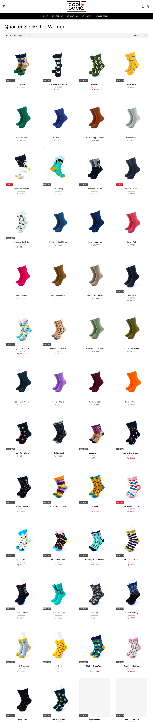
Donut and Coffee (131, 666)
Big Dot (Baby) (22, 559)
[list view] (146, 35)
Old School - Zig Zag (131, 506)
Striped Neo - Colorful (58, 506)
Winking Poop (94, 719)
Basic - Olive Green (131, 348)
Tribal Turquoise (58, 613)
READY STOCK (72, 16)
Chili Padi (58, 666)
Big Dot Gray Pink (21, 348)
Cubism (21, 84)
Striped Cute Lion (131, 559)
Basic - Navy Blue (94, 242)
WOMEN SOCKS (102, 16)
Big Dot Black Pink (58, 559)
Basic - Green (21, 138)
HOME (45, 16)
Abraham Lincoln (95, 189)
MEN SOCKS (87, 16)
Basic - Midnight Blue (58, 242)
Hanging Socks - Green (94, 559)
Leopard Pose (94, 453)
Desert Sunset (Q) (131, 719)
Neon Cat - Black (22, 453)
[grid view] (143, 35)
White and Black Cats (21, 242)
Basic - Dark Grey (131, 189)
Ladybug (94, 506)
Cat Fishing (58, 189)
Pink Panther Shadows (131, 453)
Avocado (94, 84)
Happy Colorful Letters (21, 506)
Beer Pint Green (58, 719)
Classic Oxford (22, 613)
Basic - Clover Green (94, 348)
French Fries (22, 719)
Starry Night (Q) (131, 613)
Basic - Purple (58, 402)
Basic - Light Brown (95, 295)
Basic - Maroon (95, 402)
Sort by (9, 35)
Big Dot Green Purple (94, 666)
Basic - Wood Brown (58, 295)
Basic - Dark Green (21, 402)
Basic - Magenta (21, 295)
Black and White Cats (58, 84)
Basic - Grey (131, 138)
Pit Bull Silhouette (58, 453)
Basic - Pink (131, 242)
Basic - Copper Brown (95, 138)
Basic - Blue (58, 138)
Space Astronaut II (21, 189)
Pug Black (95, 613)
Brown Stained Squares (58, 348)
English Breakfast (21, 666)
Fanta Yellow (131, 84)
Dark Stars (131, 295)
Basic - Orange (131, 402)
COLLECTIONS (57, 16)
